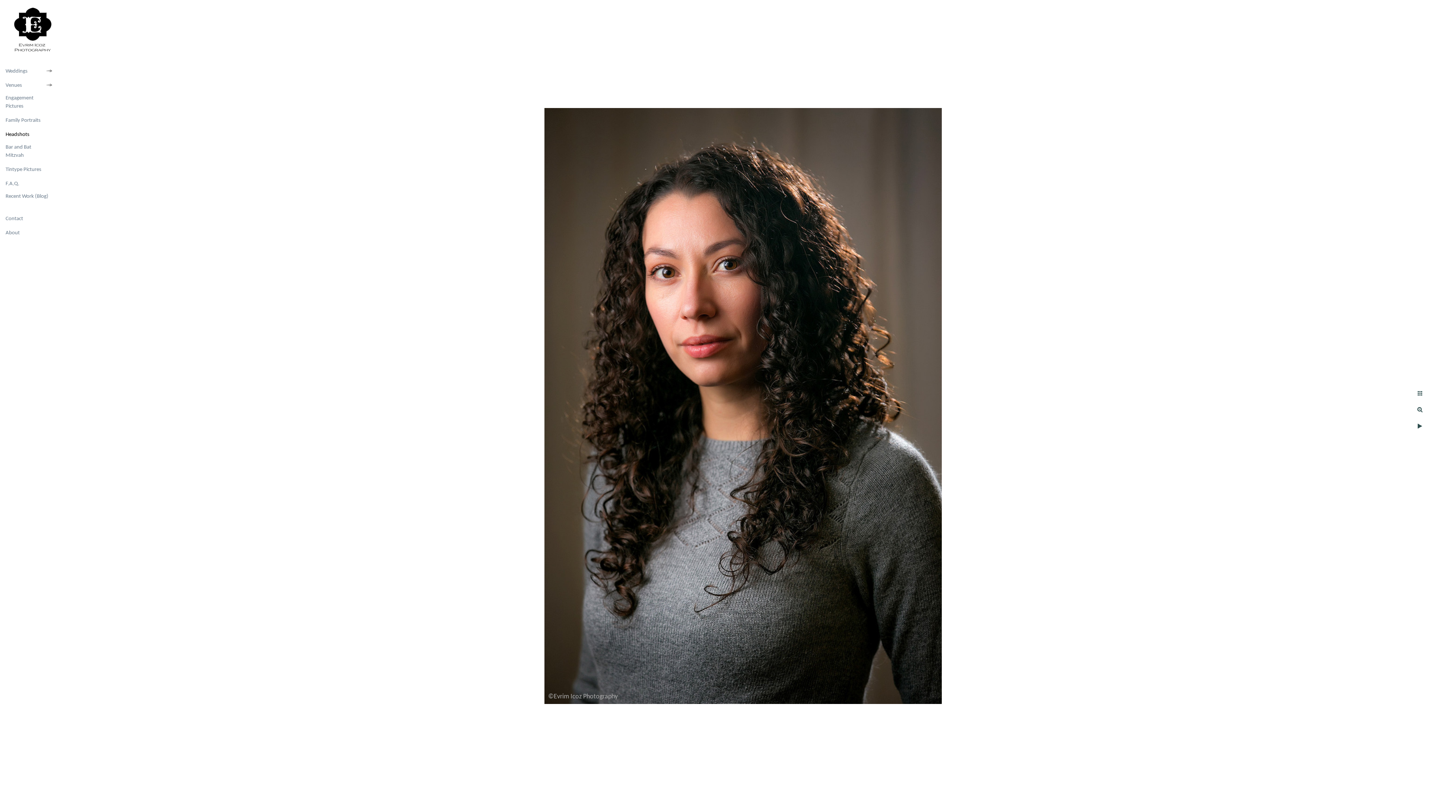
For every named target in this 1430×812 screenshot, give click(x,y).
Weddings (17, 71)
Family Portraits (23, 120)
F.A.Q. (12, 184)
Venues (14, 85)
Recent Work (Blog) (27, 196)
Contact (14, 219)
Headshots (17, 134)
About (13, 233)
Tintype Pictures (23, 169)
